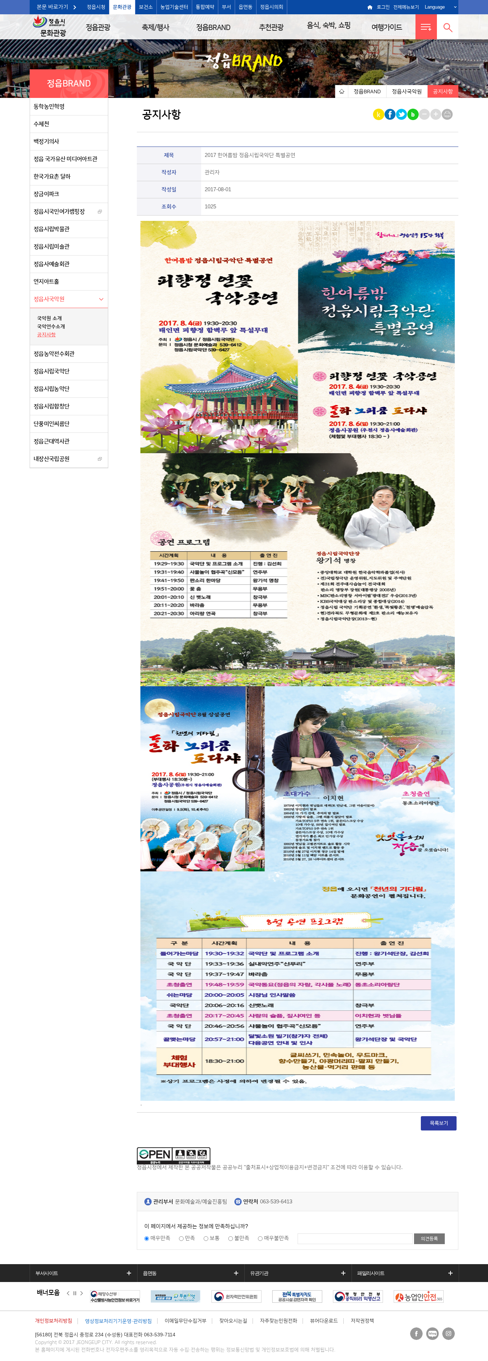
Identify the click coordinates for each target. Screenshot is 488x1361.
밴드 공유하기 (413, 114)
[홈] (341, 91)
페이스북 (416, 1333)
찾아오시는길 (233, 1321)
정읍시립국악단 (51, 371)
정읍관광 (98, 27)
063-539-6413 (276, 1202)
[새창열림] (117, 1296)
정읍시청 (96, 7)
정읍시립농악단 (51, 389)
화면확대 (436, 114)
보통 (215, 1238)
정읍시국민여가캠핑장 (59, 211)
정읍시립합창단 (51, 406)
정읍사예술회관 (51, 264)
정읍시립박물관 (51, 229)
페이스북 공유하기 (390, 114)
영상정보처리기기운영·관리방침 (118, 1321)
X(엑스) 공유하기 (402, 114)
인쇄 (448, 114)
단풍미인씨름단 (51, 424)
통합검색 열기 (447, 26)
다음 (81, 1293)
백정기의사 (46, 141)
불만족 (241, 1238)
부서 (226, 7)
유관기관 (259, 1273)
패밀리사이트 (370, 1273)
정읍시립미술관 (51, 246)
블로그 (432, 1333)
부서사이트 (46, 1273)
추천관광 (271, 27)
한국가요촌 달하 (52, 176)
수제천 (41, 124)
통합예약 (205, 7)
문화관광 (122, 7)
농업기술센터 (174, 7)
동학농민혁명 (49, 106)
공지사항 (46, 335)
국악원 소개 (49, 318)
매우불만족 (276, 1238)
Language (435, 7)
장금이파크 (46, 194)
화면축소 (425, 114)
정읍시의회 (271, 7)
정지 (75, 1293)
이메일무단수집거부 (185, 1321)
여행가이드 (387, 27)
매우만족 (160, 1238)
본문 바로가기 (52, 7)
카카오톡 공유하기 (379, 114)
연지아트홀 (46, 281)
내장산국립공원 (51, 459)
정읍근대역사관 (51, 441)
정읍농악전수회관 (54, 354)
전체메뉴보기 (406, 7)
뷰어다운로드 (324, 1321)
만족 (190, 1238)
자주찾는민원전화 (278, 1321)
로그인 (383, 7)
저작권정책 (362, 1321)
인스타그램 (448, 1333)
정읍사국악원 (49, 299)
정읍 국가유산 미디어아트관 (65, 159)
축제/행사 (155, 27)
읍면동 (246, 7)
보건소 (146, 7)
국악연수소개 (51, 327)
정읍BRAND (213, 27)
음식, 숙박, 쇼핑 (328, 25)
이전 (68, 1293)
